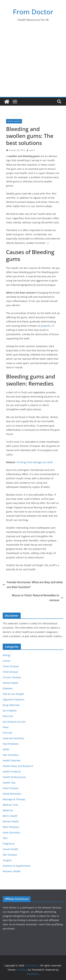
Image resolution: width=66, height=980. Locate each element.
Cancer (7, 660)
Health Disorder (12, 760)
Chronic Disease (12, 677)
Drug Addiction (11, 705)
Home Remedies (12, 793)
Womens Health (12, 871)
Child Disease (10, 671)
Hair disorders (11, 754)
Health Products (12, 771)
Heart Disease (10, 788)
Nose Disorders (11, 832)
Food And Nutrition (13, 738)
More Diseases (11, 827)
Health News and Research (18, 766)
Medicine (8, 810)
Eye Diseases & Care (14, 721)
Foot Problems (11, 743)
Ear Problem (10, 710)
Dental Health (14, 121)
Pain (5, 838)
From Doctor (33, 11)
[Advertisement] (33, 62)
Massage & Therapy (14, 799)
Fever (6, 727)
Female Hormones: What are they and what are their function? (35, 584)
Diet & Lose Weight (13, 694)
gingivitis (46, 325)
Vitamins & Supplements (17, 865)
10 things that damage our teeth (34, 462)
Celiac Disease (11, 666)
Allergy (6, 655)
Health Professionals (14, 777)
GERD (6, 749)
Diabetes (8, 688)
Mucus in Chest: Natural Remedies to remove (35, 597)
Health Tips (9, 782)
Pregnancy (9, 843)
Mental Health (11, 821)
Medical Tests (10, 804)
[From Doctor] (7, 102)
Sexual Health (10, 849)
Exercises (8, 716)
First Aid (7, 732)
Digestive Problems (13, 699)
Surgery (7, 860)
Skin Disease (10, 854)
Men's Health (10, 815)
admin (32, 150)
